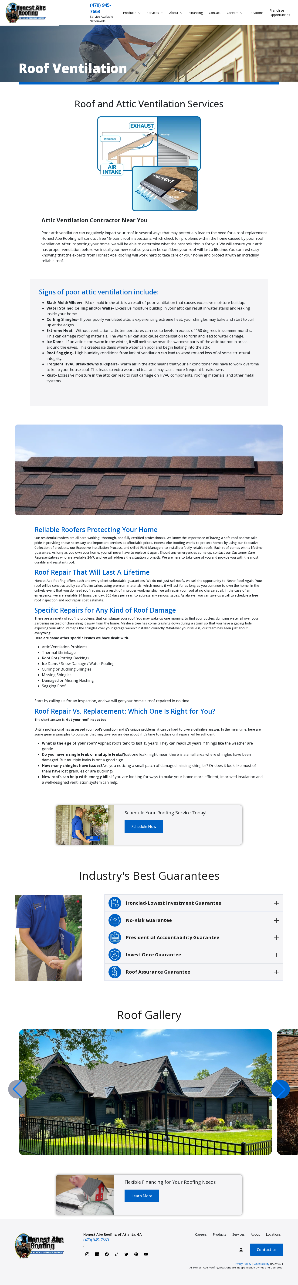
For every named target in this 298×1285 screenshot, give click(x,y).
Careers (201, 1234)
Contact (215, 12)
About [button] (174, 12)
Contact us (267, 1249)
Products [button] (130, 12)
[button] (280, 1089)
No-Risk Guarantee (149, 920)
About (255, 1234)
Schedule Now (144, 826)
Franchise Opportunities (280, 12)
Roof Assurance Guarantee (158, 972)
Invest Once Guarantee (153, 954)
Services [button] (153, 12)
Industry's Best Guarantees (149, 875)
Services (238, 1234)
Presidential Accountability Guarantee (172, 937)
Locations (256, 12)
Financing (196, 12)
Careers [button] (233, 12)
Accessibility (261, 1263)
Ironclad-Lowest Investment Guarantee (173, 903)
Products (219, 1234)
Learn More (142, 1195)
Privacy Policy (242, 1263)
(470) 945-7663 (96, 1239)
